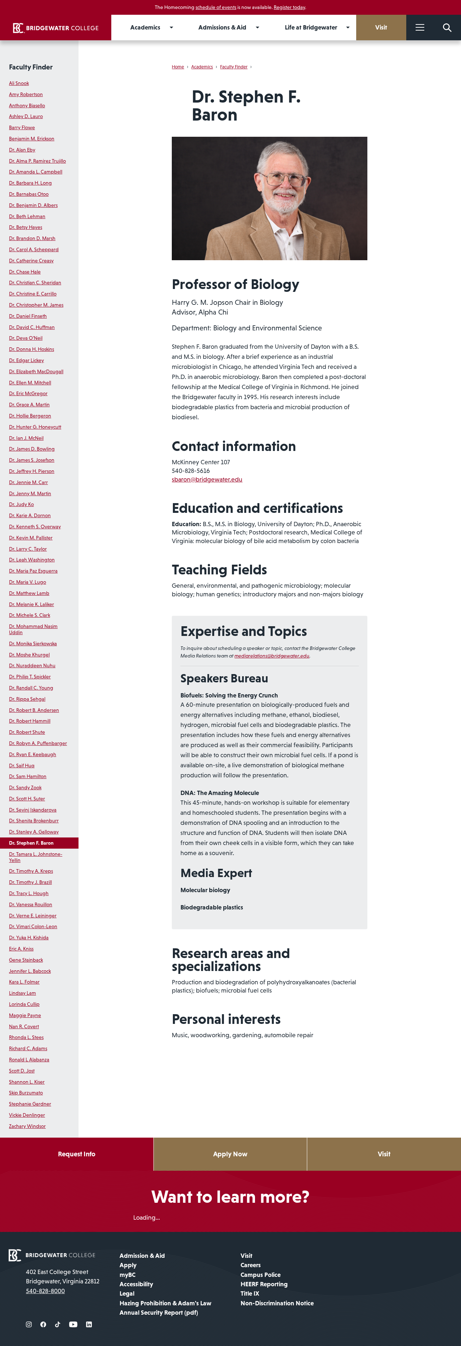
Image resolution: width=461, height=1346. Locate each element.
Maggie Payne (25, 1015)
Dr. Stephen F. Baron (31, 843)
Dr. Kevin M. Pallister (31, 538)
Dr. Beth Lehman (27, 216)
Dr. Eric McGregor (28, 393)
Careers (251, 1265)
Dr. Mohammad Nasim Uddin (33, 629)
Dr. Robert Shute (27, 732)
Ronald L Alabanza (29, 1059)
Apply (128, 1265)
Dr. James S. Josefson (31, 460)
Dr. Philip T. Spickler (30, 676)
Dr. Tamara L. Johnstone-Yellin (35, 857)
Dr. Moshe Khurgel (29, 655)
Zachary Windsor (27, 1126)
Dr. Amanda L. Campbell (35, 172)
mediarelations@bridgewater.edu (271, 656)
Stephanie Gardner (30, 1104)
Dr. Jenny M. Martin (30, 493)
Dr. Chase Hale (25, 272)
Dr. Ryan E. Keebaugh (32, 754)
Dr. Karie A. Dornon (30, 515)
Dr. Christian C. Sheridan (35, 282)
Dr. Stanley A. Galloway (34, 832)
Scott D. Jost (22, 1071)
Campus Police (261, 1274)
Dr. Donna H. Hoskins (31, 349)
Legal (127, 1293)
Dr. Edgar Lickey (26, 360)
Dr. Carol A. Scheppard (34, 249)
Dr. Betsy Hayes (25, 227)
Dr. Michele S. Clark (29, 615)
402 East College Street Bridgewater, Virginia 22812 (62, 1276)
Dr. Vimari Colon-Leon (33, 926)
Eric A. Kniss (21, 949)
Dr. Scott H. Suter (27, 798)
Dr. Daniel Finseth (28, 316)
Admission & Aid (142, 1255)
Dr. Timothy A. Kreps (31, 871)
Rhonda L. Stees (26, 1037)
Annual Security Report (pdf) (159, 1312)
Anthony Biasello (27, 105)
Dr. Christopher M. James (36, 305)
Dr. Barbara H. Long (30, 183)
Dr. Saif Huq (22, 765)
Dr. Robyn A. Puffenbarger (38, 743)
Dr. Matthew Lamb (29, 593)
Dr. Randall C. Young (31, 688)
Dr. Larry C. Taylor (28, 549)
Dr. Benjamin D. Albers (33, 205)
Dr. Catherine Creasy (31, 260)
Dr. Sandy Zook (25, 787)
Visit (384, 1154)
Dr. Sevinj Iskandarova (33, 810)
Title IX (250, 1293)
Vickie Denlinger (27, 1115)
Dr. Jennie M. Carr (28, 482)
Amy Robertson (26, 94)
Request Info (76, 1154)
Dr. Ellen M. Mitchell (30, 382)
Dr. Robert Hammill (29, 721)
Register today (289, 7)
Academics (202, 66)
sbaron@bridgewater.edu (207, 479)
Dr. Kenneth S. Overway (35, 526)
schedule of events (216, 7)
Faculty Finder (31, 67)
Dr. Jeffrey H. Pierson (31, 471)
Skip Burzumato (26, 1093)
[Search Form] (447, 27)
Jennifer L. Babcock (30, 971)
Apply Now (230, 1154)
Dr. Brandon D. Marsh (32, 238)
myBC (127, 1274)
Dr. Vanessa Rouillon (30, 904)
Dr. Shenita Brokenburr (34, 820)
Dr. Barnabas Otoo (29, 194)
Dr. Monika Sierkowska (33, 643)
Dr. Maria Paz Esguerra (33, 571)
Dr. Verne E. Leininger (33, 915)
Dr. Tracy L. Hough (29, 893)
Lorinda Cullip (24, 1004)
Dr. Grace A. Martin (29, 404)
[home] (55, 27)
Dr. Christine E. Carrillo (33, 294)
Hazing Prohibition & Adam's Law (165, 1303)
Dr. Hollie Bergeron (30, 416)
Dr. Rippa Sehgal (27, 699)
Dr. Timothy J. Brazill (30, 882)
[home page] (52, 1254)
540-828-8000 (45, 1291)
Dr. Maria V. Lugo (27, 582)
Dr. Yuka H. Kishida (29, 937)
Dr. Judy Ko (21, 504)
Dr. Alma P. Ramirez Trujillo (37, 161)
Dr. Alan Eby (22, 150)
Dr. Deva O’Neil (25, 338)
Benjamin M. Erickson (31, 138)
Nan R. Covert (24, 1026)
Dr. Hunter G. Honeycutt (35, 427)
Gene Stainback (26, 960)
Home (178, 66)
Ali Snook (19, 83)
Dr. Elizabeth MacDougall (36, 371)
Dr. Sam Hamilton (27, 776)
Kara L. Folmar (24, 982)
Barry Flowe (22, 127)
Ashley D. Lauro (26, 116)
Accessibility (136, 1284)
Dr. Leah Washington (32, 560)
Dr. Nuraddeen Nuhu (32, 665)
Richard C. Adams (28, 1048)
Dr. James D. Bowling (32, 449)
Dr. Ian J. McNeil (26, 438)
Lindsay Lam (22, 993)
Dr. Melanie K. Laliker (31, 604)
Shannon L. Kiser (27, 1082)
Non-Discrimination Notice (277, 1303)
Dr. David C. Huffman (32, 327)
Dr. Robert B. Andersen (34, 710)
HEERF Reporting (264, 1284)
